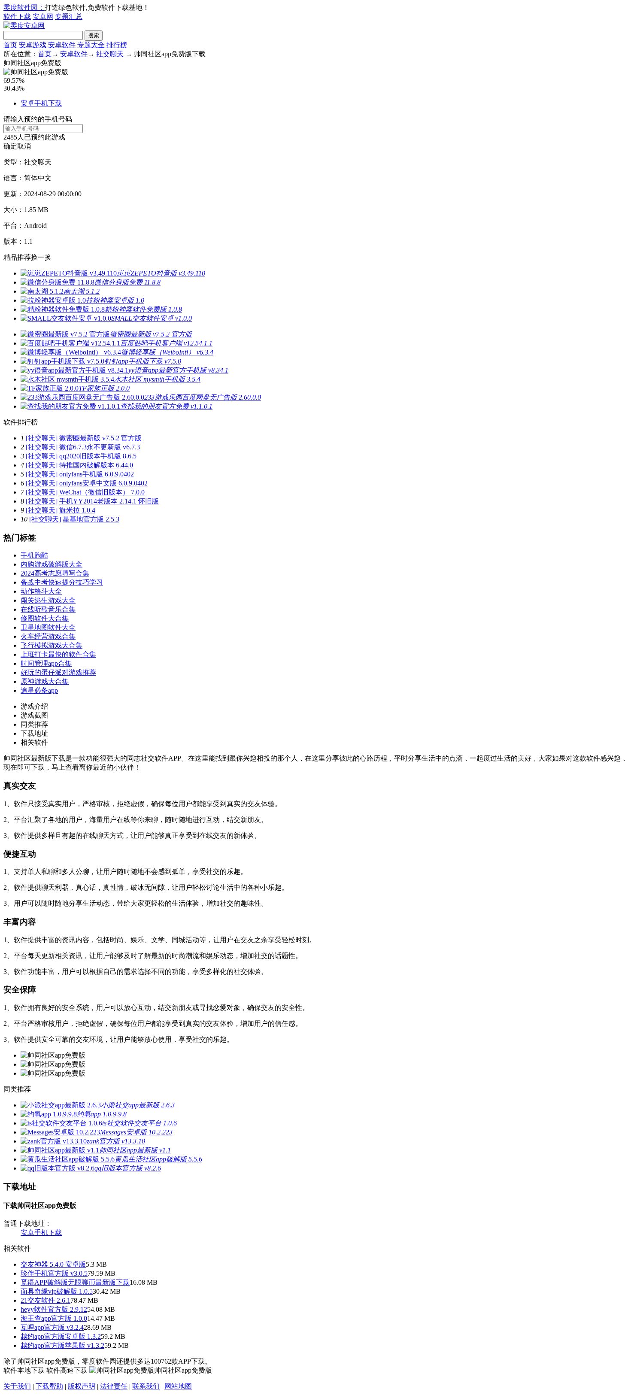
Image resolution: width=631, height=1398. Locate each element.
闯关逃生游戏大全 (48, 600)
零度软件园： (24, 7)
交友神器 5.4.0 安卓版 (53, 1264)
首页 (10, 45)
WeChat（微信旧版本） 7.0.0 (102, 492)
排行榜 (116, 45)
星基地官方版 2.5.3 (91, 519)
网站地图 (178, 1386)
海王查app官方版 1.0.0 (54, 1318)
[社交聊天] (42, 438)
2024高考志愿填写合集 (55, 573)
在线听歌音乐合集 (48, 609)
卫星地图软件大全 (48, 627)
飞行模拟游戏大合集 (51, 645)
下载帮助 (49, 1386)
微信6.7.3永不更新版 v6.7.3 (99, 447)
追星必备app (39, 690)
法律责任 (113, 1386)
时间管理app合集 (46, 663)
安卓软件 (62, 45)
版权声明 (81, 1386)
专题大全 (91, 45)
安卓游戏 (32, 45)
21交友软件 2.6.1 (45, 1300)
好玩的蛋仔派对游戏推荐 (58, 672)
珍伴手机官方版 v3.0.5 (54, 1273)
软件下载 (17, 16)
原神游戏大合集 (45, 681)
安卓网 (43, 16)
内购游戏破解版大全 (51, 564)
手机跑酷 (34, 555)
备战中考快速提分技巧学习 (62, 582)
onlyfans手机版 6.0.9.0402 (96, 474)
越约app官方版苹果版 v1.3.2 (62, 1345)
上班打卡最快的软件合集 (58, 654)
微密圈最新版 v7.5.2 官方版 (100, 438)
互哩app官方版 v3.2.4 (52, 1327)
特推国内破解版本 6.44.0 (96, 465)
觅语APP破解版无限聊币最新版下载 (75, 1282)
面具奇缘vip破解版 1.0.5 (57, 1291)
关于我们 (17, 1386)
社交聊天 (110, 54)
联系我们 (146, 1386)
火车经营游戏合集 (48, 636)
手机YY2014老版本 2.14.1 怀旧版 (109, 501)
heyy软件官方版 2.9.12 (54, 1309)
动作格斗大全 (41, 591)
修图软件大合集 (45, 618)
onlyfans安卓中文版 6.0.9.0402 (103, 483)
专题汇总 (68, 16)
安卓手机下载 (41, 103)
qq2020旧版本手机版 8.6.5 (98, 456)
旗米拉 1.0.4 (77, 510)
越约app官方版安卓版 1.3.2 (61, 1336)
